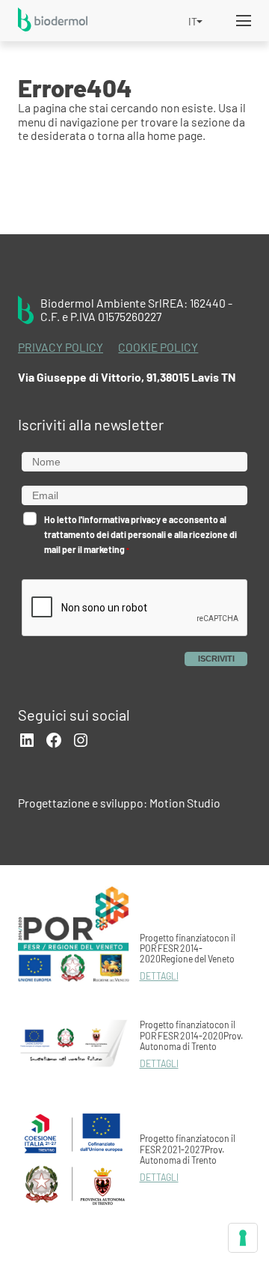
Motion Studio (184, 803)
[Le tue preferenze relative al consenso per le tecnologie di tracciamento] (243, 1238)
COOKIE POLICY (158, 347)
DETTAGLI (159, 976)
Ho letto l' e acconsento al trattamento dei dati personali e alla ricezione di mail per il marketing (140, 534)
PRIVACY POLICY (60, 347)
